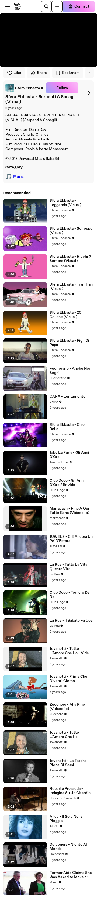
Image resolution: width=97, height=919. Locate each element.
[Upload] (57, 6)
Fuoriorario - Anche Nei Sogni (70, 370)
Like (17, 72)
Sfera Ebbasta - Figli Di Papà (69, 342)
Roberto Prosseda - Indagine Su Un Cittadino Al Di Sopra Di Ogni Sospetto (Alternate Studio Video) (71, 791)
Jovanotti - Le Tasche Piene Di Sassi (68, 763)
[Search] (46, 6)
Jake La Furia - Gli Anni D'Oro (69, 455)
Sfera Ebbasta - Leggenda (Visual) (65, 203)
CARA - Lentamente (67, 396)
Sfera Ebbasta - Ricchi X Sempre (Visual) (70, 258)
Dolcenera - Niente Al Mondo (68, 846)
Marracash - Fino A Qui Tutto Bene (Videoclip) (69, 510)
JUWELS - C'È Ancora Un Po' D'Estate (71, 539)
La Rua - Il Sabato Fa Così (71, 620)
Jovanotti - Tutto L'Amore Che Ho (64, 734)
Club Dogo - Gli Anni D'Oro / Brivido (67, 482)
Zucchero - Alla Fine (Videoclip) (67, 706)
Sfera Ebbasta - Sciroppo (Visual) (71, 230)
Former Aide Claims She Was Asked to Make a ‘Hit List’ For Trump (72, 875)
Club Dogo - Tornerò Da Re (69, 594)
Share (42, 72)
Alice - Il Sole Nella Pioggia (66, 819)
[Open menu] (7, 6)
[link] (24, 88)
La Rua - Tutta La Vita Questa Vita (68, 567)
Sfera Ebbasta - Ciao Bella (67, 427)
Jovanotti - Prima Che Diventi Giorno (68, 679)
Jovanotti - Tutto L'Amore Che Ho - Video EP (70, 651)
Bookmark (71, 72)
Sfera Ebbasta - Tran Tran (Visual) (71, 286)
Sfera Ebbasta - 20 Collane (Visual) (65, 315)
